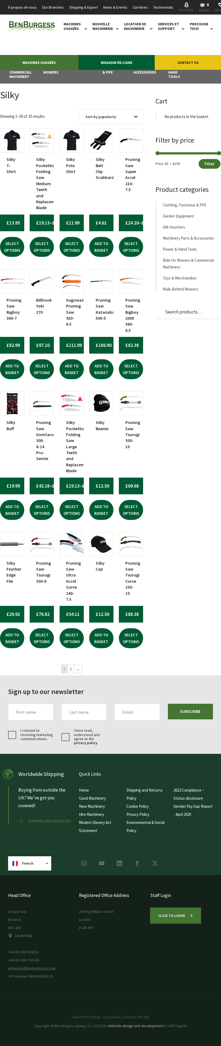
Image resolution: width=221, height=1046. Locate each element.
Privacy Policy (137, 814)
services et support (168, 26)
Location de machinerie (135, 26)
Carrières (140, 7)
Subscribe (190, 711)
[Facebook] (137, 863)
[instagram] (84, 863)
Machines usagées (72, 26)
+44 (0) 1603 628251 (23, 952)
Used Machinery (92, 798)
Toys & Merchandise (179, 278)
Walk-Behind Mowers (180, 289)
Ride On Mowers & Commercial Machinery (188, 264)
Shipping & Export (83, 7)
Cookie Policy (137, 806)
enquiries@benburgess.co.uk (32, 968)
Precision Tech (199, 26)
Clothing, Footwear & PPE (184, 205)
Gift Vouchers (174, 227)
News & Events (115, 7)
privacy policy (85, 742)
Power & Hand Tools (180, 249)
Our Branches (53, 7)
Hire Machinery (91, 814)
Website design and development (135, 1025)
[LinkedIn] (119, 863)
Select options (12, 247)
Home (84, 790)
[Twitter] (155, 863)
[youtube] (101, 863)
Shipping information (49, 821)
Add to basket (101, 247)
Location (23, 935)
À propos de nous (22, 7)
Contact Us (188, 62)
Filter (210, 163)
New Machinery (92, 806)
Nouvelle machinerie (102, 26)
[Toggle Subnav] (84, 28)
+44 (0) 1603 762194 (23, 960)
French (27, 863)
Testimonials (163, 7)
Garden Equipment (178, 216)
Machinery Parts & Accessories (188, 238)
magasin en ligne (116, 62)
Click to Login (171, 915)
